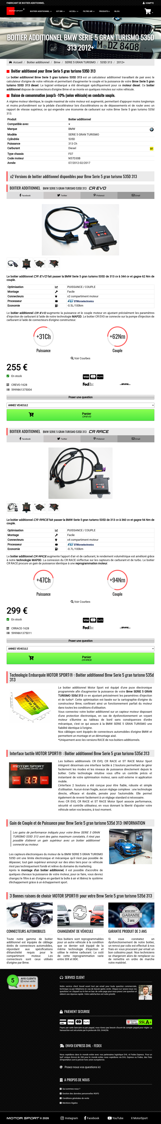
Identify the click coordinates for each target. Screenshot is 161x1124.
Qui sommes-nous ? (70, 1089)
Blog (117, 11)
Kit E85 (59, 11)
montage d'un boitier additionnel (42, 870)
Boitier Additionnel (40, 11)
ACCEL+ (73, 11)
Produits (103, 11)
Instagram (71, 1118)
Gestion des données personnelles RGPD (80, 1093)
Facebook (92, 1118)
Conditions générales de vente (75, 1098)
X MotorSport (139, 1118)
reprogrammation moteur (91, 563)
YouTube (117, 1118)
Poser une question (81, 397)
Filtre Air (88, 11)
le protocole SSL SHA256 (97, 1030)
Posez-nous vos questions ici (82, 1067)
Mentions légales (69, 1103)
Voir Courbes (82, 358)
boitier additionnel (28, 313)
